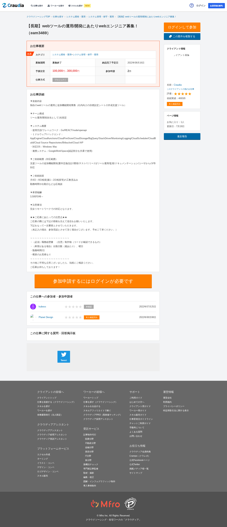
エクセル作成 (43, 454)
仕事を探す (38, 6)
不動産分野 (90, 443)
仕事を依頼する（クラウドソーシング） (56, 402)
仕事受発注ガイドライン (141, 419)
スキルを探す (77, 6)
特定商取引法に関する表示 (176, 410)
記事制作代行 (89, 434)
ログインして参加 (182, 27)
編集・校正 (88, 477)
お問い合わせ (135, 436)
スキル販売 (42, 476)
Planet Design (46, 317)
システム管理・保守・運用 (85, 54)
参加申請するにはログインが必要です (93, 281)
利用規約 (167, 402)
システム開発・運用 (61, 54)
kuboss (42, 306)
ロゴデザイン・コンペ (48, 471)
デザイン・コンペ (45, 467)
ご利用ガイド (135, 398)
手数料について (136, 427)
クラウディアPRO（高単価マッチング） (102, 415)
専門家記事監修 (90, 468)
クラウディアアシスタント (50, 430)
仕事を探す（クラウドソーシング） (100, 402)
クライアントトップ (46, 398)
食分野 (88, 460)
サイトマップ (135, 473)
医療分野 (89, 439)
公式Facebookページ (139, 460)
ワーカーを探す (57, 6)
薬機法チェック (90, 464)
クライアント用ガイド (140, 406)
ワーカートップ (90, 398)
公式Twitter (134, 464)
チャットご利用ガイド (140, 423)
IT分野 (88, 456)
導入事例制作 (89, 485)
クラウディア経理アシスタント (52, 434)
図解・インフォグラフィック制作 (99, 481)
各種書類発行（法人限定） (50, 415)
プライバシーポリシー (173, 406)
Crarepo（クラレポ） (139, 456)
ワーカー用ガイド (137, 410)
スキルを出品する (91, 406)
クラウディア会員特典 (140, 451)
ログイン (201, 5)
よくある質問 (135, 432)
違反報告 (182, 136)
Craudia (178, 84)
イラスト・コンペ (45, 463)
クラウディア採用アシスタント (98, 419)
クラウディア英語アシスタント (52, 439)
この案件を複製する (184, 36)
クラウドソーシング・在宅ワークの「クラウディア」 (113, 519)
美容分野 (89, 451)
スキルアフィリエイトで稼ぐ (97, 410)
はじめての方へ (136, 402)
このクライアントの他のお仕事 (180, 89)
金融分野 (89, 447)
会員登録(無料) (216, 6)
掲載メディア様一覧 (139, 468)
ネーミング (42, 459)
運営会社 (167, 398)
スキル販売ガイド (137, 415)
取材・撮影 (88, 473)
